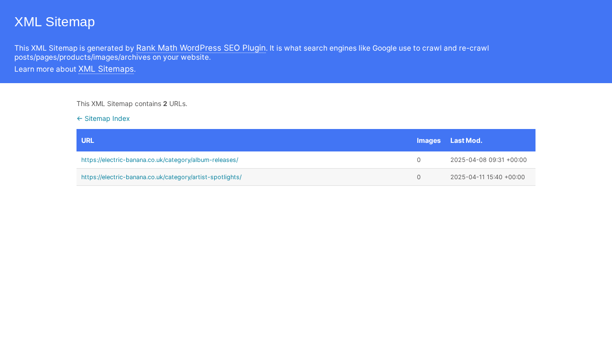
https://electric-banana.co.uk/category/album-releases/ (159, 159)
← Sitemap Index (103, 118)
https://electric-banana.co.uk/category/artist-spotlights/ (161, 177)
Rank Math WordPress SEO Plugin (201, 48)
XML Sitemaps (106, 69)
